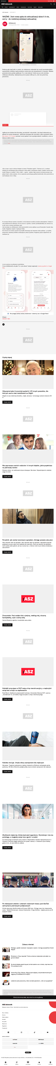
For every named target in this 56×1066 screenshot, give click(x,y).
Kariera (3, 1015)
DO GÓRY (27, 1052)
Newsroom (4, 1023)
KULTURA (30, 7)
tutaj (9, 143)
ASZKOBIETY (12, 7)
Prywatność (4, 1028)
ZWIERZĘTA (23, 7)
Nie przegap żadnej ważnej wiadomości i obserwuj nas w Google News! (29, 313)
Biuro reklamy (5, 1012)
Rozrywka (4, 1021)
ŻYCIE (6, 7)
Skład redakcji (5, 1017)
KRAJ (18, 7)
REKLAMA (40, 7)
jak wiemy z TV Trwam (8, 136)
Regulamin (4, 1026)
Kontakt (4, 1019)
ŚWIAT (35, 7)
